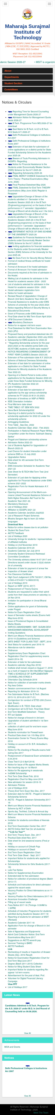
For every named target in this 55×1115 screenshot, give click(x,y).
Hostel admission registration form (24, 290)
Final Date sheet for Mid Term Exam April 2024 (29, 316)
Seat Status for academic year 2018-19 (26, 644)
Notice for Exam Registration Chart (24, 612)
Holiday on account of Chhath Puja (24, 846)
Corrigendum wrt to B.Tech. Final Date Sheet (29, 708)
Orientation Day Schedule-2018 (22, 679)
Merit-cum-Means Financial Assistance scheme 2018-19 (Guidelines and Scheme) (30, 637)
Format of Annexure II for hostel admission (28, 266)
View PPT (12, 984)
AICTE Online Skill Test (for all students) (26, 828)
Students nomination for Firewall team (25, 732)
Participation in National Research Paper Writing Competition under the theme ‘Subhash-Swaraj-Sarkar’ (30, 433)
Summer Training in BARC (20, 943)
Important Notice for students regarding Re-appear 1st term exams (28, 971)
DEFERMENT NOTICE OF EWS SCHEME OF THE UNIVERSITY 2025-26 (29, 233)
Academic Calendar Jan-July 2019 (24, 550)
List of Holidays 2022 (17, 506)
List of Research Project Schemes (23, 515)
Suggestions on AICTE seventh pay (24, 940)
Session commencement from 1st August (27, 688)
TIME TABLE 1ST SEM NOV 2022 (23, 407)
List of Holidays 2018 (17, 787)
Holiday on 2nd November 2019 (22, 544)
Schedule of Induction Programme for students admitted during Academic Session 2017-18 (29, 912)
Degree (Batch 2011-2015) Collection (25, 963)
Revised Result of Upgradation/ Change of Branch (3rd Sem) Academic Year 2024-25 (27, 297)
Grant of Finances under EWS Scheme (26, 313)
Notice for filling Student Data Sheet (24, 966)
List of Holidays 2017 (17, 987)
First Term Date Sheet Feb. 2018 (23, 776)
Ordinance (13, 650)
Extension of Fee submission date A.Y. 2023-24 (30, 357)
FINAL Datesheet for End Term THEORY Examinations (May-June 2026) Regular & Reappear (29, 190)
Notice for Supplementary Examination (26, 872)
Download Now (15, 524)
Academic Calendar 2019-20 (21, 547)
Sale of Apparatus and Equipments (24, 931)
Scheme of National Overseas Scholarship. (28, 360)
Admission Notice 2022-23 (20, 442)
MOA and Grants (12, 1046)
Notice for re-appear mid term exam (24, 325)
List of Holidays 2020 (17, 536)
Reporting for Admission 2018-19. (23, 691)
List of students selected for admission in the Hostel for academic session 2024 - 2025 (28, 286)
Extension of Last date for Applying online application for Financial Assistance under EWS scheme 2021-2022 (30, 480)
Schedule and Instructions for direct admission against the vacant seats (29, 886)
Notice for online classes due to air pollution (28, 527)
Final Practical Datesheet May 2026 (29, 184)
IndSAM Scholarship (17, 773)
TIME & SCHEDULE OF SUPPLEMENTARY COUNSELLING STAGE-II (28, 675)
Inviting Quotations (16, 632)
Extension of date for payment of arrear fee (28, 568)
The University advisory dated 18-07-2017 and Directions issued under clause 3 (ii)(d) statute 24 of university (29, 562)
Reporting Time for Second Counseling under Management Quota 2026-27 (28, 113)
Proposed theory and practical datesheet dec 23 (30, 334)
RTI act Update (15, 714)
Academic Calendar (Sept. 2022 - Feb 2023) (28, 427)
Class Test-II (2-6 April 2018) (21, 761)
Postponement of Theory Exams (23, 588)
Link (10, 948)
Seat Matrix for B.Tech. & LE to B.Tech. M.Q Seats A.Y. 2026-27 (28, 130)
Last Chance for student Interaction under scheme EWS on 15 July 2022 (27, 453)
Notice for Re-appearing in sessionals (25, 770)
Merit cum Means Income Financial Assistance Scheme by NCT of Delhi (29, 807)
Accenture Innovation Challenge (23, 899)
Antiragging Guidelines (18, 421)
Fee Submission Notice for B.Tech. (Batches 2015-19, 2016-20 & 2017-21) (28, 696)
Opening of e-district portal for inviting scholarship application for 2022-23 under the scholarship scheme (29, 416)
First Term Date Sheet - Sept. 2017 (24, 855)
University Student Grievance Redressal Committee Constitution (26, 555)
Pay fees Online (15, 685)
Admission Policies (16, 785)
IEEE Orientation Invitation (20, 401)
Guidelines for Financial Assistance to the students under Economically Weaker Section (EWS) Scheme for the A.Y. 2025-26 (29, 240)
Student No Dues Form (18, 530)
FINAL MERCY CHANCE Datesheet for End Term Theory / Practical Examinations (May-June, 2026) (30, 178)
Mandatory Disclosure (23, 322)
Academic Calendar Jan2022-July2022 (26, 512)
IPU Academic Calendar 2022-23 (23, 383)
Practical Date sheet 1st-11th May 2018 (26, 735)
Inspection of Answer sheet (20, 571)
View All (27, 1033)
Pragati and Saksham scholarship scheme (27, 439)
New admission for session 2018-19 (24, 782)
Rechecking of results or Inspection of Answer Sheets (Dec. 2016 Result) (29, 953)
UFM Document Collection (20, 319)
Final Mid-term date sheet (20, 404)
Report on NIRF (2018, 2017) (21, 585)
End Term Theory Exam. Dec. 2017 (24, 834)
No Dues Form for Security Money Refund (32, 257)
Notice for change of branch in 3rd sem (26, 717)
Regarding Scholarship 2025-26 (27, 172)
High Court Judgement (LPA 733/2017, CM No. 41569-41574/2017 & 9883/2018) (29, 578)
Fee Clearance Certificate (20, 574)
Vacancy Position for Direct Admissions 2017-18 (30, 896)
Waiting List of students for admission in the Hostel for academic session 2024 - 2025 (28, 280)
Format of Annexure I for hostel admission (27, 269)
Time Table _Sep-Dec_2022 (21, 424)
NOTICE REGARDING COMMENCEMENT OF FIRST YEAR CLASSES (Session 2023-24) (29, 353)
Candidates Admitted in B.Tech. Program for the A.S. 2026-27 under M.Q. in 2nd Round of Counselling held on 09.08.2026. (27, 1007)
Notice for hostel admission (20, 293)
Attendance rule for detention (21, 647)
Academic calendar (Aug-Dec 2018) (24, 664)
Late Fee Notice (15, 869)
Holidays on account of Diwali (21, 849)
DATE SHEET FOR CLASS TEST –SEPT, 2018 (29, 641)
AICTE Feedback (16, 533)
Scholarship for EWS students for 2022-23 (27, 339)
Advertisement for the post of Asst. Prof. (26, 975)
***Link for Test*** (16, 831)
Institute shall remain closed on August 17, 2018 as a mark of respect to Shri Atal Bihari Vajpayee (30, 669)
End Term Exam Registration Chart (24, 852)
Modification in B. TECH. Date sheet (24, 705)
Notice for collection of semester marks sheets (29, 682)
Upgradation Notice (17, 457)
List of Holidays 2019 (17, 582)
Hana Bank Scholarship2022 (21, 410)
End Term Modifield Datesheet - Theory (26, 711)
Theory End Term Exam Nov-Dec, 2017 (26, 790)
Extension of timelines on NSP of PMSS (26, 398)
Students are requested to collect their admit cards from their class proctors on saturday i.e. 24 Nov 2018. (29, 594)
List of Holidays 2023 (17, 386)
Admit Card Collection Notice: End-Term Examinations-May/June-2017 (26, 936)
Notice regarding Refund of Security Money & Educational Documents (29, 309)
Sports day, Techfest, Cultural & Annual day (28, 811)
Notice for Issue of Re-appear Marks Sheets (28, 764)
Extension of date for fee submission (25, 662)
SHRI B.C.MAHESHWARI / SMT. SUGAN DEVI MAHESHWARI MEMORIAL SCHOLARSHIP (29, 628)
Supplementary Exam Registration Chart (26, 653)
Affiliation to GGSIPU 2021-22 (21, 509)
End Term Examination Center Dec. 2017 (27, 825)
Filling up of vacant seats (19, 902)
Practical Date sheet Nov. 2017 (22, 837)
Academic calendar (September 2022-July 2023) (30, 336)
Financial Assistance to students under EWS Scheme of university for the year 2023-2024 (28, 303)
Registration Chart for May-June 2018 (25, 779)
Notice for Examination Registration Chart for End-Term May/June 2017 (28, 959)
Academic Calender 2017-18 (21, 922)
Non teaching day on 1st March (22, 767)
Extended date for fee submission (23, 875)
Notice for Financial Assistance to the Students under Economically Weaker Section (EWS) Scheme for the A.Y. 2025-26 (29, 167)
